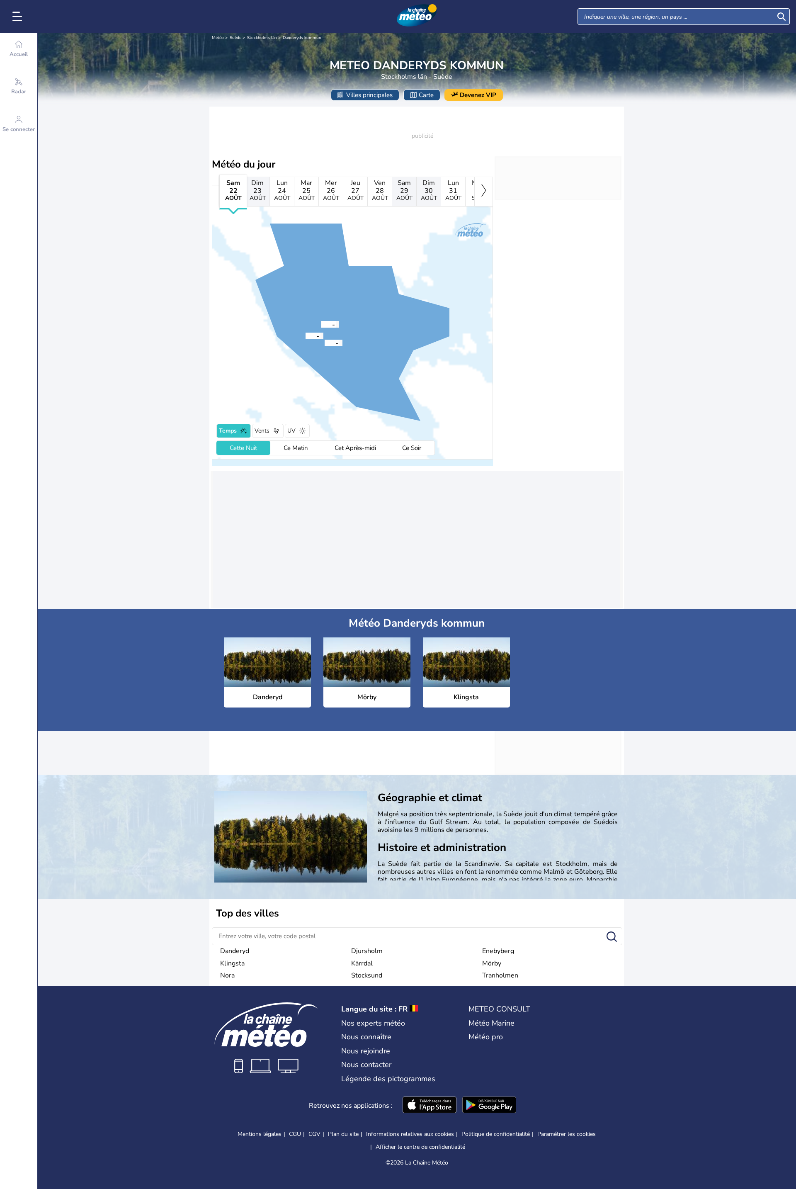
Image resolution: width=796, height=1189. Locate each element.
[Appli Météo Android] (489, 1106)
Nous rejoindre (365, 1051)
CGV (314, 1134)
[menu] (18, 16)
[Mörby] (324, 342)
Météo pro (485, 1037)
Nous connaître (366, 1037)
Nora (227, 975)
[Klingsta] (305, 335)
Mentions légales (260, 1134)
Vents (262, 431)
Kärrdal (362, 963)
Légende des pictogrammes (388, 1079)
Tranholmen (500, 975)
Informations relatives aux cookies (410, 1134)
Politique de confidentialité (495, 1134)
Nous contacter (366, 1065)
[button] (321, 323)
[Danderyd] (321, 324)
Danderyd (234, 951)
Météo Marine (491, 1023)
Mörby (491, 963)
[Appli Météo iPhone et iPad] (429, 1106)
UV (291, 431)
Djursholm (367, 951)
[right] (483, 192)
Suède (235, 38)
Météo (218, 38)
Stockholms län (262, 38)
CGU (295, 1134)
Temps (228, 431)
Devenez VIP (478, 95)
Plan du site (343, 1134)
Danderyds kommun (302, 38)
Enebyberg (498, 951)
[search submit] (781, 16)
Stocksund (366, 975)
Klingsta (232, 963)
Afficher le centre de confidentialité (420, 1147)
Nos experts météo (373, 1023)
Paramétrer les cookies (566, 1134)
